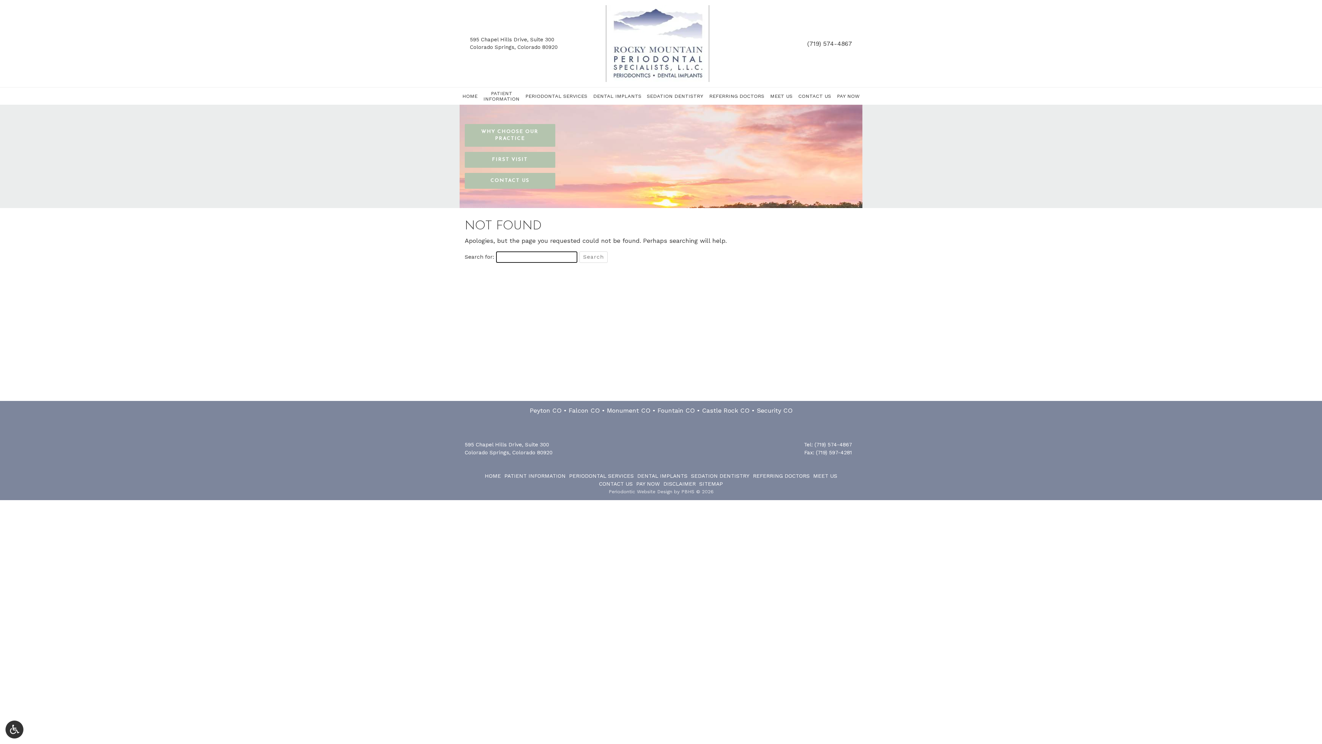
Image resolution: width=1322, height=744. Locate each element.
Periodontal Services (556, 96)
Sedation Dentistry (675, 96)
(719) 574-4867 (829, 43)
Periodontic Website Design (640, 491)
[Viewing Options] (14, 729)
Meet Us (781, 96)
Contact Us (814, 96)
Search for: (479, 257)
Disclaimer (679, 484)
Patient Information (535, 476)
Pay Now (848, 96)
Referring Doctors (736, 96)
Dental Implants (617, 96)
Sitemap (711, 484)
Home (470, 96)
